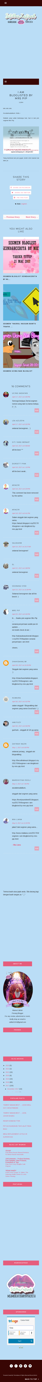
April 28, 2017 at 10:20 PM (21, 665)
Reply (36, 410)
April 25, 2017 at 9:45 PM (21, 614)
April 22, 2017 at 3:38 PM (21, 568)
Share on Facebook (21, 187)
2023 (7, 1065)
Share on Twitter (22, 192)
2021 (7, 1072)
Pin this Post (22, 197)
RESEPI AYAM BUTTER (11, 1121)
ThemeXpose (17, 1375)
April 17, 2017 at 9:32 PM (21, 424)
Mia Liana (17, 819)
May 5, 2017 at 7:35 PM (20, 784)
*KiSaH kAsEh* (10, 1170)
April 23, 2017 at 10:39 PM (21, 590)
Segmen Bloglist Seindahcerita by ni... (20, 277)
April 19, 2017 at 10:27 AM (21, 547)
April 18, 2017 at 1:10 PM (21, 467)
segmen (24, 204)
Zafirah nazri (19, 744)
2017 (7, 1086)
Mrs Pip (16, 610)
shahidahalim (19, 661)
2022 (7, 1069)
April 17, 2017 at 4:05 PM (21, 397)
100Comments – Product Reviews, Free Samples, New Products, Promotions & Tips (17, 1160)
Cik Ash (8, 1151)
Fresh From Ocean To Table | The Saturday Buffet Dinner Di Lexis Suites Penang (16, 1174)
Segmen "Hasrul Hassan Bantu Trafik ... (19, 325)
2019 (7, 1079)
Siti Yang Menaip (21, 442)
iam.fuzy (16, 722)
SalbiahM (17, 543)
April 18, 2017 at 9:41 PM (21, 513)
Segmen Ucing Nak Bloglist (17, 371)
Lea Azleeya (18, 421)
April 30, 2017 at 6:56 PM (21, 726)
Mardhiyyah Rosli (21, 780)
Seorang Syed (19, 586)
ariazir (16, 485)
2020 (7, 1075)
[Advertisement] (21, 52)
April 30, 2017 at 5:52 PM (21, 701)
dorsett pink (19, 464)
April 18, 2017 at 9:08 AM (21, 446)
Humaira (16, 698)
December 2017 (13, 1089)
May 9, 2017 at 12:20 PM (21, 823)
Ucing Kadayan (20, 393)
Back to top (31, 1379)
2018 (7, 1082)
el (13, 564)
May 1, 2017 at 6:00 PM (20, 747)
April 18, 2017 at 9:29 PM (21, 489)
